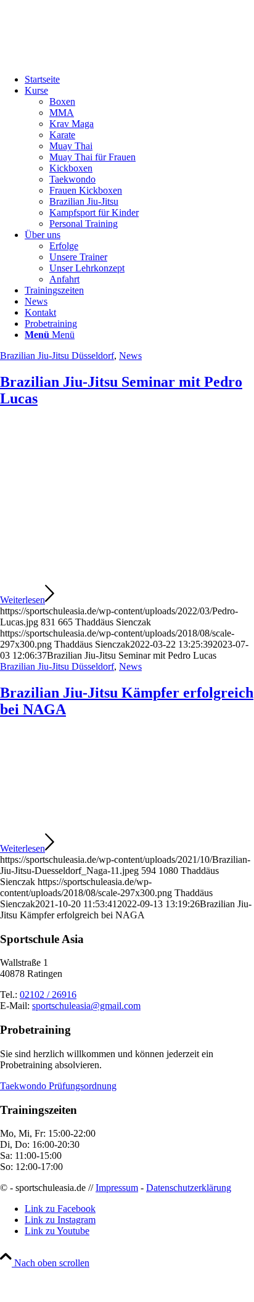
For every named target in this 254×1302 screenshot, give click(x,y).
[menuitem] (139, 79)
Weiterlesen (22, 600)
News (130, 355)
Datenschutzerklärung (188, 1187)
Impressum (117, 1187)
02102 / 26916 (48, 994)
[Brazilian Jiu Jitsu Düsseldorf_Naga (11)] (127, 826)
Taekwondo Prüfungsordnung (58, 1086)
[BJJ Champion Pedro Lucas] (127, 577)
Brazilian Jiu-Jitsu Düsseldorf (57, 355)
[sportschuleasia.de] (92, 58)
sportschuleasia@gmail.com (86, 1005)
